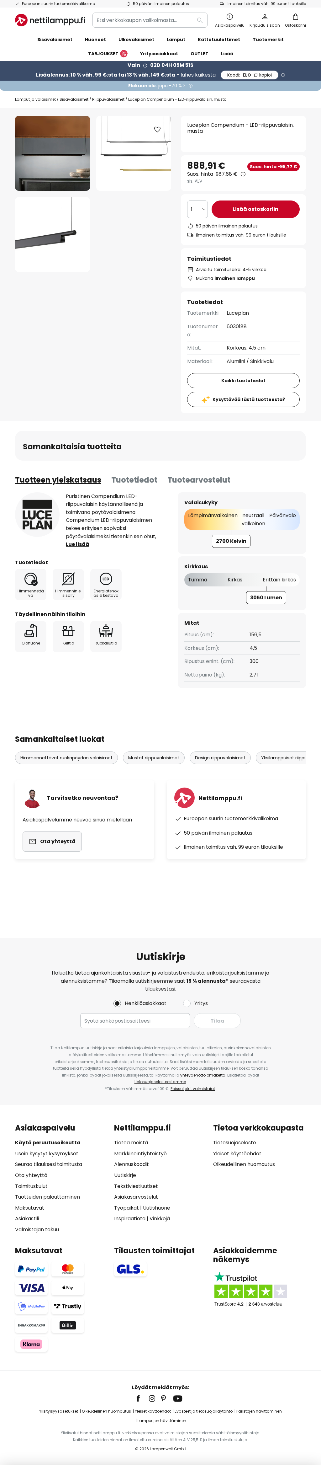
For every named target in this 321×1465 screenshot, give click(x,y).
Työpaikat (126, 1207)
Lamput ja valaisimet (35, 99)
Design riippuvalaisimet (220, 758)
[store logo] (50, 20)
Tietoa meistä (131, 1142)
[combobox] (150, 20)
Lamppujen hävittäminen (162, 1420)
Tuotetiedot (134, 480)
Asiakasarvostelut (136, 1196)
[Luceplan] (37, 514)
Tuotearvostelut (198, 480)
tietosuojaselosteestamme (160, 1081)
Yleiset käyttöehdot (237, 1153)
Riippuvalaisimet (108, 99)
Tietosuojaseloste (234, 1142)
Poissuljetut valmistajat (193, 1088)
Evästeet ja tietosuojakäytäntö (204, 1411)
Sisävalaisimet (74, 99)
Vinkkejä (160, 1218)
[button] (52, 234)
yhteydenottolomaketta (202, 1075)
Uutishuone (156, 1207)
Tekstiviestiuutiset (136, 1186)
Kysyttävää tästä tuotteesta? (249, 399)
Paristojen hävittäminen (259, 1411)
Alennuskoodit (131, 1164)
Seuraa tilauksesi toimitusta (48, 1164)
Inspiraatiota (129, 1218)
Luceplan (238, 313)
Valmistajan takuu (37, 1229)
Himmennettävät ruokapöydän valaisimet (66, 758)
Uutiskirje (125, 1175)
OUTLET (199, 54)
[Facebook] (142, 1398)
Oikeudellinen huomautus (244, 1164)
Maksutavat (29, 1207)
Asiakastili (27, 1218)
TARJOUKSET (103, 54)
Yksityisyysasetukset (58, 1411)
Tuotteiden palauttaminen (47, 1196)
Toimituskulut (31, 1186)
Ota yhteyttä (31, 1175)
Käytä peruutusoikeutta (48, 1142)
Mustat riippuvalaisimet (153, 758)
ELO (249, 75)
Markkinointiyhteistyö (140, 1153)
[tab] (58, 480)
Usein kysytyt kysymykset (46, 1153)
